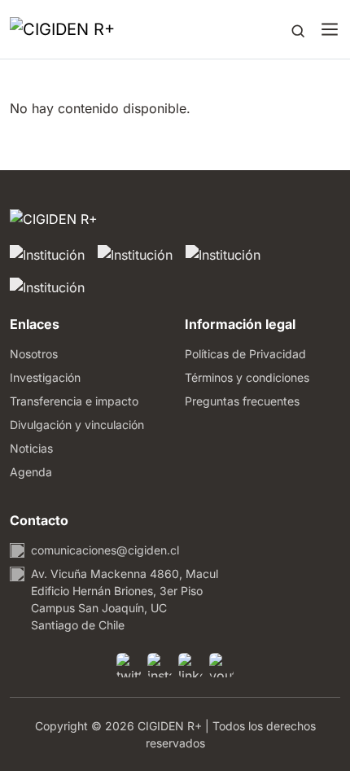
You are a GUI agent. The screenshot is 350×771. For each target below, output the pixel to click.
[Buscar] (298, 29)
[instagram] (159, 665)
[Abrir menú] (329, 29)
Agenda (31, 472)
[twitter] (128, 665)
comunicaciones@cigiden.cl (105, 550)
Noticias (31, 448)
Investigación (45, 377)
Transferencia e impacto (74, 401)
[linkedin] (190, 665)
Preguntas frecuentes (242, 401)
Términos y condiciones (247, 377)
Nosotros (34, 354)
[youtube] (221, 665)
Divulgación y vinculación (77, 424)
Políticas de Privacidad (245, 354)
